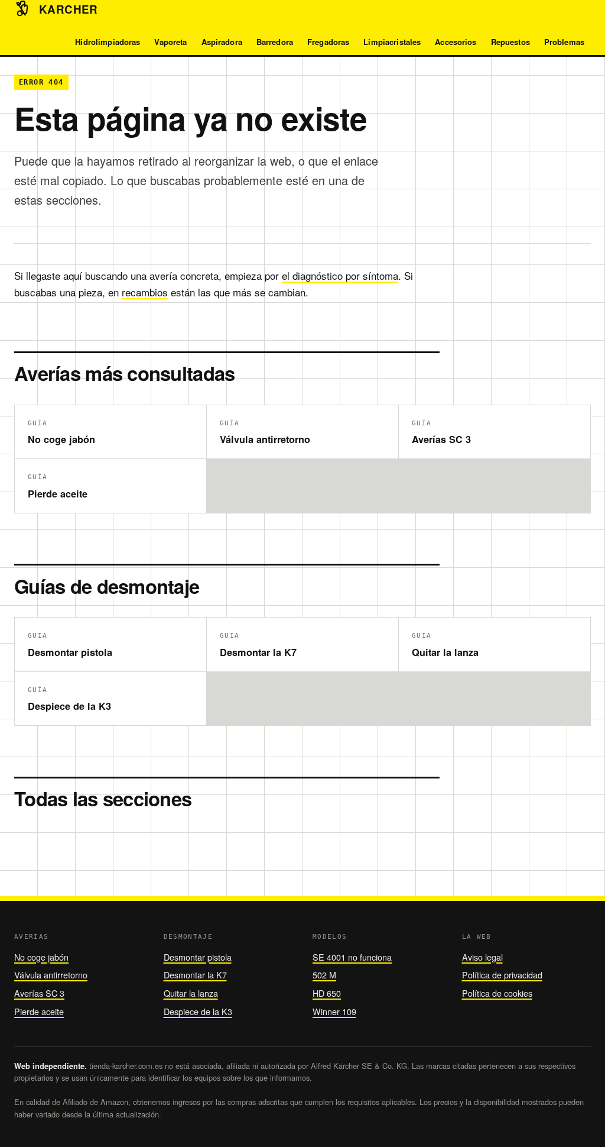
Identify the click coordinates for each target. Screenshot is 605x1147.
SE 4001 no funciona (352, 957)
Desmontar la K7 (195, 974)
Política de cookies (497, 993)
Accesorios (455, 41)
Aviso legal (482, 957)
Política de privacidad (502, 974)
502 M (324, 974)
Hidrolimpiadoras (107, 41)
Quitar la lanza (191, 993)
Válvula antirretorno (50, 974)
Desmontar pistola (198, 957)
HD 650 (327, 993)
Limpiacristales (392, 41)
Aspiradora (221, 41)
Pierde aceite (39, 1011)
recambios (145, 292)
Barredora (274, 41)
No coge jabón (41, 957)
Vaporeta (170, 41)
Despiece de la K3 (198, 1011)
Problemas (564, 41)
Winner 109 (334, 1011)
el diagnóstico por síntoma (340, 275)
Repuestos (510, 41)
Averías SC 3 (39, 993)
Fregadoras (328, 41)
